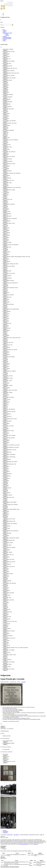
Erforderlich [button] (3, 847)
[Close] (0, 19)
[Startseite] (6, 9)
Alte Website (16, 834)
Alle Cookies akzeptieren (14, 866)
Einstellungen (3, 846)
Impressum (5, 832)
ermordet (23, 681)
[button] (7, 32)
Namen (6, 34)
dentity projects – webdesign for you (12, 836)
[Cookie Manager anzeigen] (0, 834)
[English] (3, 14)
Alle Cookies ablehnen (5, 866)
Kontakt (5, 830)
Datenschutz (5, 831)
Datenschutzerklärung (23, 844)
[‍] (12, 24)
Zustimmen (4, 848)
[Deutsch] (3, 13)
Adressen (7, 35)
